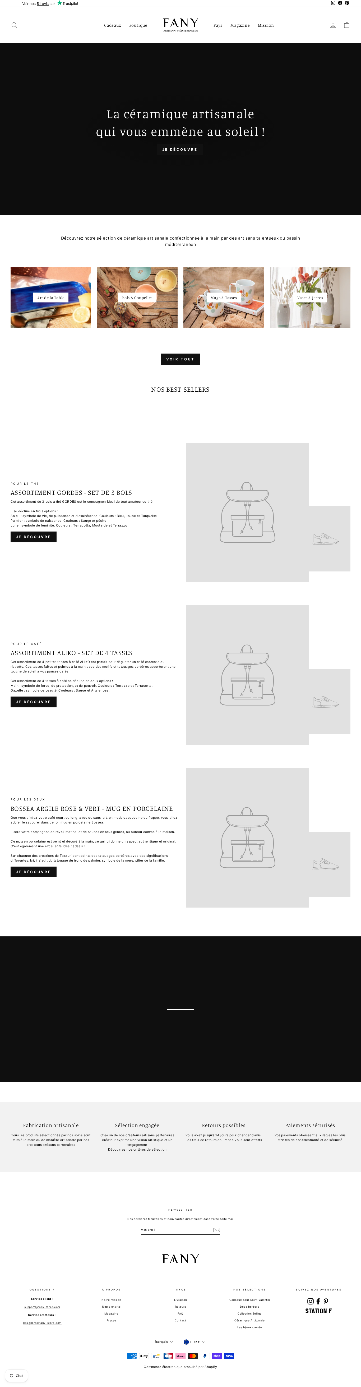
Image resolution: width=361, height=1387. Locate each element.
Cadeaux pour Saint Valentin (249, 1299)
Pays (218, 25)
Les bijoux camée (249, 1327)
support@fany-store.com (42, 1306)
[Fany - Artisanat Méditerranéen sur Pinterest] (326, 1301)
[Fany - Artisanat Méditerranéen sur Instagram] (310, 1301)
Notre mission (111, 1299)
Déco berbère (249, 1306)
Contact (180, 1320)
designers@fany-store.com (42, 1322)
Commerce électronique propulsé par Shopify (180, 1367)
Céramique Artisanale (249, 1320)
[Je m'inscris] (216, 1230)
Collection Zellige (250, 1313)
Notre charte (111, 1306)
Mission (266, 25)
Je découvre (33, 537)
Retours (180, 1306)
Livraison (180, 1299)
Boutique (138, 25)
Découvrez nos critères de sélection (137, 1149)
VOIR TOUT (180, 359)
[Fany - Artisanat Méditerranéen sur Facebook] (318, 1301)
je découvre (55, 1011)
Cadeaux (112, 25)
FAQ (180, 1313)
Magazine (240, 25)
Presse (111, 1320)
